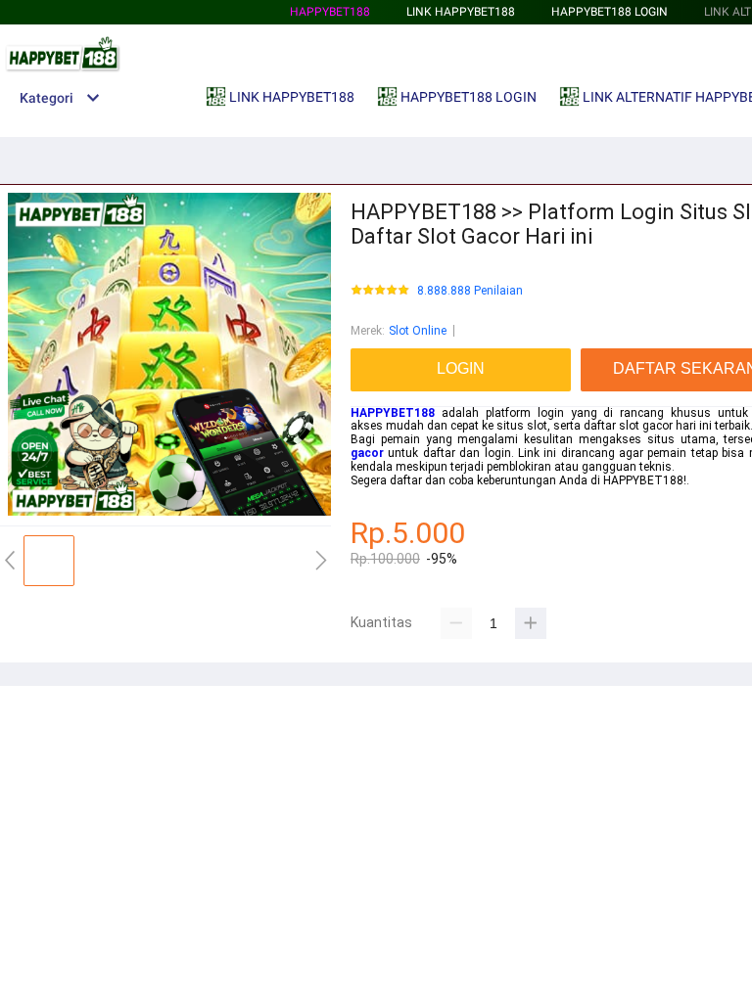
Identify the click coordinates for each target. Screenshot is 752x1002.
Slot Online (417, 331)
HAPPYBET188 (330, 12)
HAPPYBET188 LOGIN (609, 12)
